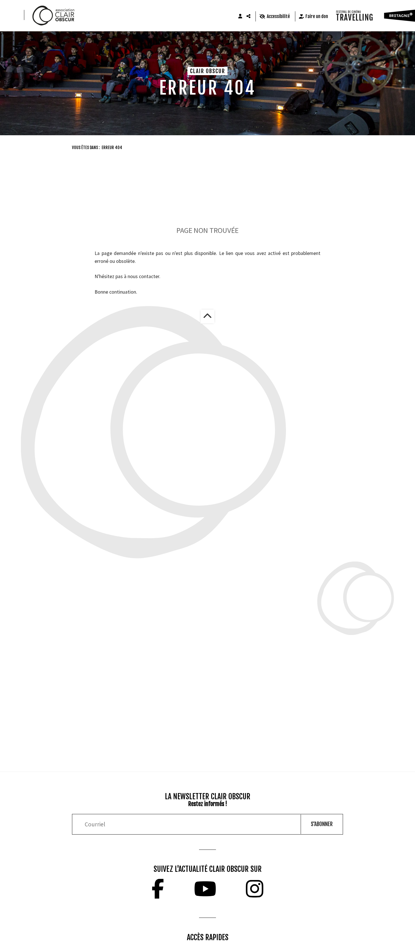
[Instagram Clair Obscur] (254, 889)
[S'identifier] (240, 16)
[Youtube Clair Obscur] (205, 889)
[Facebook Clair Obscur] (158, 889)
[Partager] (248, 16)
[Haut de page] (207, 316)
